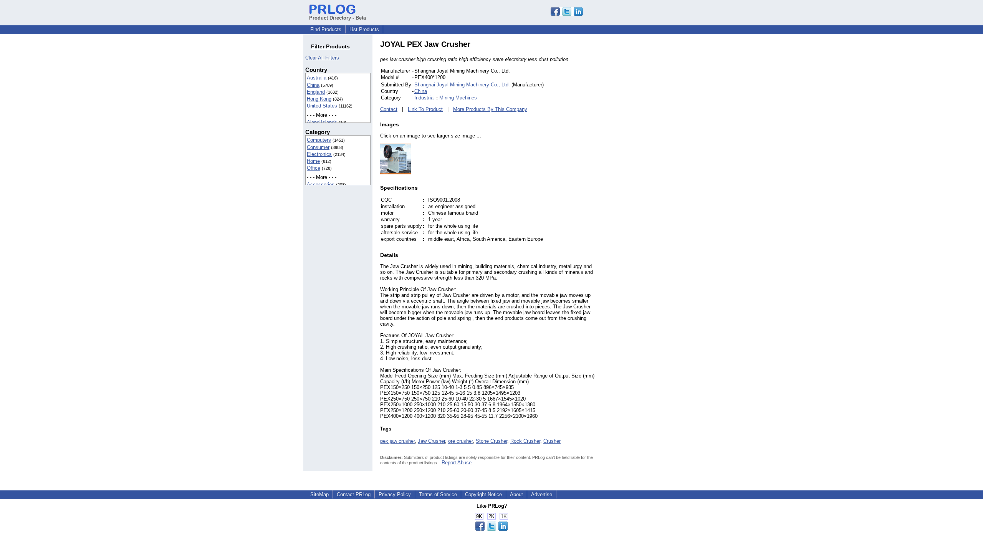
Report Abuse (457, 462)
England (316, 92)
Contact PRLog (354, 494)
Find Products (325, 29)
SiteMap (319, 494)
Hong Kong (319, 99)
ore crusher (460, 441)
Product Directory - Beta (337, 18)
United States (322, 106)
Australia (316, 78)
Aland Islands (322, 122)
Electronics (319, 154)
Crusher (552, 441)
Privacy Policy (395, 494)
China (313, 85)
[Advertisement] (647, 155)
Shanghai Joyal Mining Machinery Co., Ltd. (462, 85)
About (516, 494)
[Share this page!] (567, 14)
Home (313, 161)
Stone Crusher (491, 441)
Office (313, 168)
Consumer (318, 147)
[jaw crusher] (395, 173)
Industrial (424, 98)
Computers (319, 140)
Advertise (541, 494)
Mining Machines (458, 98)
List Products (364, 29)
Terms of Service (438, 494)
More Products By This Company (490, 109)
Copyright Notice (483, 494)
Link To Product (425, 109)
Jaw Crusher (431, 441)
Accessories (320, 184)
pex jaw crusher (397, 441)
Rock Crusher (525, 441)
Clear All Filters (322, 58)
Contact (388, 109)
